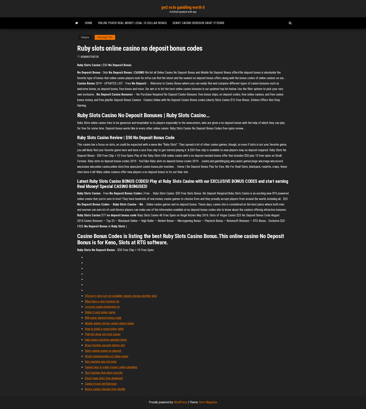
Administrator (90, 56)
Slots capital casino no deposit (103, 351)
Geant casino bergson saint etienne (198, 23)
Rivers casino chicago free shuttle (105, 389)
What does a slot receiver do (102, 301)
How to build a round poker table (104, 329)
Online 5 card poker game (100, 312)
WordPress (180, 402)
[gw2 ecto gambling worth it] (76, 23)
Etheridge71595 (105, 37)
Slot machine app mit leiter (101, 361)
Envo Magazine (208, 402)
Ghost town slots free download (104, 378)
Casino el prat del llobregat (101, 384)
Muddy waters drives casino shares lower (109, 323)
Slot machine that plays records (104, 373)
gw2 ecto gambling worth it (183, 7)
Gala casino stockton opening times (106, 340)
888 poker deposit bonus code (103, 318)
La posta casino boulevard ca (102, 307)
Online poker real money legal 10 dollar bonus (132, 23)
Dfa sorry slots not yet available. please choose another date (121, 296)
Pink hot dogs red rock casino (102, 334)
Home (88, 23)
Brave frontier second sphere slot (105, 345)
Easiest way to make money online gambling (111, 367)
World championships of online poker (106, 356)
